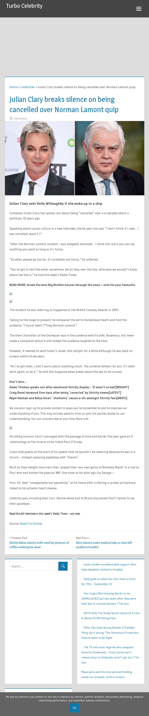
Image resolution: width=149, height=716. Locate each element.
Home (13, 87)
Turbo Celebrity (24, 5)
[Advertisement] (74, 44)
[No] (144, 704)
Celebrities (28, 87)
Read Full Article (31, 523)
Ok (74, 708)
